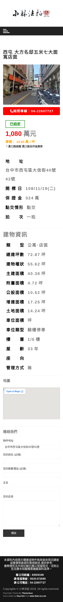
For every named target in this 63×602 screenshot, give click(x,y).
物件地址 (8, 440)
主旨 (5, 482)
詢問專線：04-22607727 (33, 111)
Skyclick (21, 596)
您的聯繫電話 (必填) (14, 468)
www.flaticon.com (38, 596)
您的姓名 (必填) (12, 454)
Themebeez (27, 593)
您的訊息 (8, 496)
